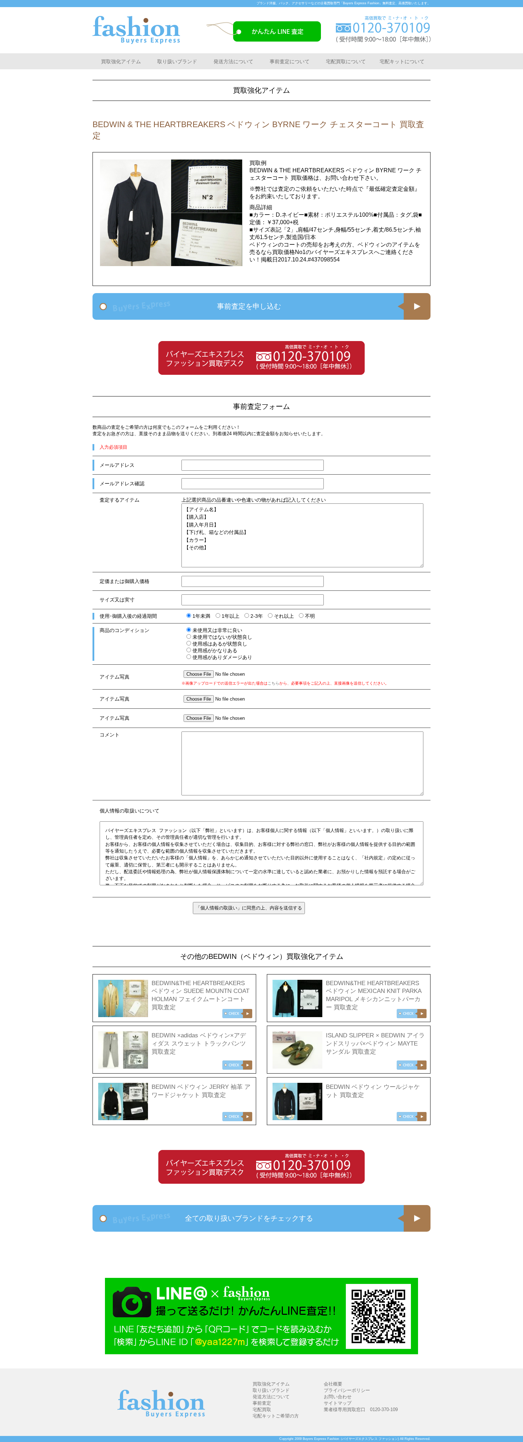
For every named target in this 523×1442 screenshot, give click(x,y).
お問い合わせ (338, 1396)
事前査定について (290, 61)
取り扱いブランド (177, 61)
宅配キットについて (402, 61)
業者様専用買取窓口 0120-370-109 (361, 1409)
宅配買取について (346, 61)
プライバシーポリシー (347, 1390)
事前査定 (262, 1403)
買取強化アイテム (121, 61)
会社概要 (333, 1384)
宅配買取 (262, 1409)
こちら (273, 683)
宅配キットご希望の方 (276, 1416)
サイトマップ (338, 1403)
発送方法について (233, 61)
